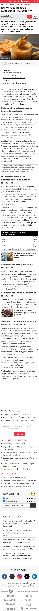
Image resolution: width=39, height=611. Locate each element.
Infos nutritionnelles (10, 75)
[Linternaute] (10, 600)
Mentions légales (7, 587)
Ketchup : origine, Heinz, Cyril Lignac (17, 469)
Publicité (24, 583)
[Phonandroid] (29, 608)
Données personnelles (8, 585)
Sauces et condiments (13, 440)
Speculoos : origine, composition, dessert (19, 483)
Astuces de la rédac (11, 501)
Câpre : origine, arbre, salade (14, 444)
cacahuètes (15, 91)
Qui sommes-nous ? (9, 583)
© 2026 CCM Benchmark (30, 587)
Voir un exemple (31, 498)
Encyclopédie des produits (20, 5)
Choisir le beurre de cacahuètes (14, 78)
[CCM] (10, 596)
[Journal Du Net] (29, 596)
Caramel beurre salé (11, 420)
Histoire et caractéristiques (12, 73)
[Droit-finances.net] (29, 600)
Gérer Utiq (34, 585)
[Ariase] (10, 608)
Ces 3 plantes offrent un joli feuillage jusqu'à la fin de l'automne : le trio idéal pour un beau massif (19, 523)
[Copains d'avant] (10, 604)
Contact (18, 583)
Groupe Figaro (17, 587)
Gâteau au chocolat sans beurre (15, 426)
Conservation (7, 80)
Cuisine (7, 498)
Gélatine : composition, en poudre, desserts (20, 480)
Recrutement (31, 583)
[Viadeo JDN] (29, 604)
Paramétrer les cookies (23, 585)
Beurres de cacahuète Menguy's (15, 477)
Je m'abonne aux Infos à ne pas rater (21, 63)
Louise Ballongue (7, 16)
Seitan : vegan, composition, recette (17, 486)
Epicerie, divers (9, 473)
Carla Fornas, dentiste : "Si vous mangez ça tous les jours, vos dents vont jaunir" (18, 541)
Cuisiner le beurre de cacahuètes (14, 83)
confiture (27, 99)
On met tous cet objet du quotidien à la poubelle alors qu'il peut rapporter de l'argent (17, 532)
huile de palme (17, 158)
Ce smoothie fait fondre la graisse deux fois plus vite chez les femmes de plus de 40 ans (19, 548)
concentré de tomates (18, 365)
